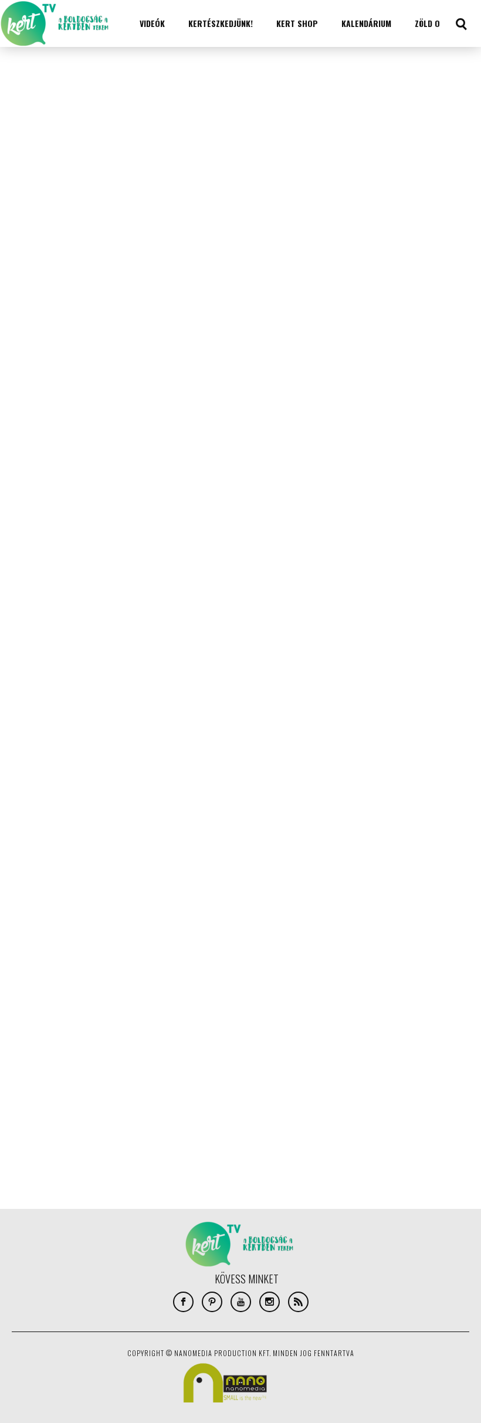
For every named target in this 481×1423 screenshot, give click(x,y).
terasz (98, 1116)
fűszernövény (128, 1011)
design (201, 993)
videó (23, 1134)
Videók (152, 23)
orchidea (148, 1063)
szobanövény (79, 1098)
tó (159, 1116)
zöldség (56, 1134)
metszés (29, 1063)
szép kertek (130, 1098)
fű (90, 1011)
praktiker (31, 1098)
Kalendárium (366, 23)
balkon (26, 993)
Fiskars (65, 1011)
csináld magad (157, 993)
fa (39, 1011)
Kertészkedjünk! (220, 23)
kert (123, 1028)
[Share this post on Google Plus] (25, 136)
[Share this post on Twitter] (25, 110)
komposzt (194, 1028)
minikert (67, 1063)
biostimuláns (70, 993)
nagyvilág (108, 1063)
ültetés (210, 1134)
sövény (172, 1098)
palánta (95, 1081)
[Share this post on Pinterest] (25, 162)
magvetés (186, 1046)
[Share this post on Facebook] (25, 83)
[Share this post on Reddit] (25, 189)
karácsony (87, 1028)
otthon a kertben (44, 1081)
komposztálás (38, 1046)
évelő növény (128, 1134)
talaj (202, 1098)
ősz (21, 1151)
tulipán (133, 1116)
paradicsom (137, 1081)
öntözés (174, 1134)
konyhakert (92, 1046)
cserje (113, 993)
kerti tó (154, 1028)
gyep (169, 1011)
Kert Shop (297, 23)
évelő (88, 1134)
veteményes (193, 1116)
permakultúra (190, 1081)
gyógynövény (37, 1028)
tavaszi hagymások (46, 1116)
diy (20, 1011)
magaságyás (141, 1046)
